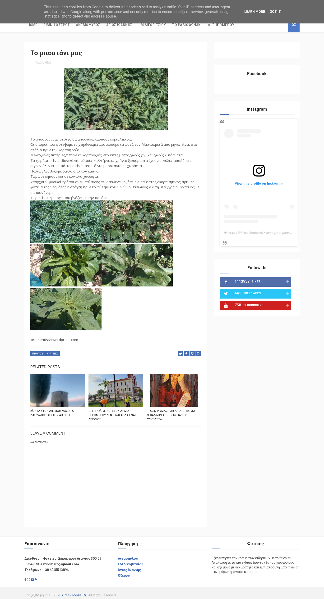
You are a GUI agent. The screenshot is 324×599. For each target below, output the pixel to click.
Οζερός (124, 575)
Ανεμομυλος (88, 25)
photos (37, 353)
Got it (275, 12)
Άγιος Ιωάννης (129, 570)
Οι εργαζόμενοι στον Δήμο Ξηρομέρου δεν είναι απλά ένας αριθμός (112, 415)
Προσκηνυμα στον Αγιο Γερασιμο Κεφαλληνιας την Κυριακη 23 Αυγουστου (171, 415)
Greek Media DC (74, 595)
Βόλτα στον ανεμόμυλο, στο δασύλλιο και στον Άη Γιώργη (52, 413)
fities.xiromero (251, 233)
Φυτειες (52, 353)
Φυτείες (229, 233)
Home (32, 25)
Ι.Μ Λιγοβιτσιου (152, 25)
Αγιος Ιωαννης (119, 25)
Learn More (254, 12)
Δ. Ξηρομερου (221, 25)
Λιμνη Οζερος (56, 25)
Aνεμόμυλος (128, 558)
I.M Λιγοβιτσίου (130, 564)
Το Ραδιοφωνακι (187, 25)
